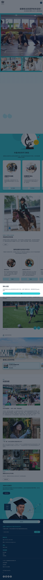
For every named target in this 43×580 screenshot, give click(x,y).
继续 (21, 293)
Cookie (37, 289)
